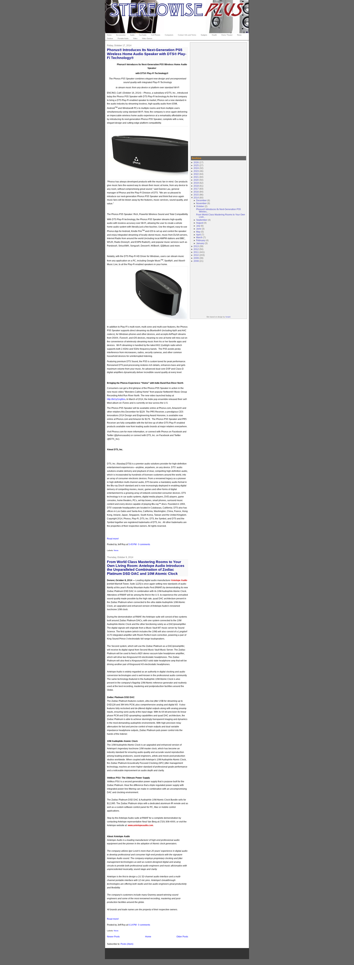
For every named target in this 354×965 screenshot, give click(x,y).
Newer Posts (113, 936)
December (201, 200)
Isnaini (227, 317)
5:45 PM (133, 544)
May (198, 231)
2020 (196, 180)
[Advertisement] (218, 98)
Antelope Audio (179, 580)
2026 (196, 162)
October (200, 206)
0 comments (144, 544)
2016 (196, 191)
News (116, 550)
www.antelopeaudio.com (140, 825)
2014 (196, 197)
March (199, 237)
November (201, 203)
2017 (196, 189)
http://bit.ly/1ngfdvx (116, 399)
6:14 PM (133, 925)
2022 (196, 174)
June (198, 229)
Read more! (113, 538)
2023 (196, 171)
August (199, 223)
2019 (196, 183)
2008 (196, 261)
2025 (196, 165)
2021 (196, 177)
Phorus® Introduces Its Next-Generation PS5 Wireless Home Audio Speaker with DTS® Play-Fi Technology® (146, 54)
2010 (196, 255)
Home (148, 936)
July (198, 226)
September (201, 220)
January (200, 243)
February (200, 240)
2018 (196, 186)
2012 (196, 249)
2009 (196, 258)
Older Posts (182, 936)
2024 (196, 168)
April (198, 234)
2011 (196, 252)
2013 (196, 246)
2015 (196, 194)
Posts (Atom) (127, 944)
